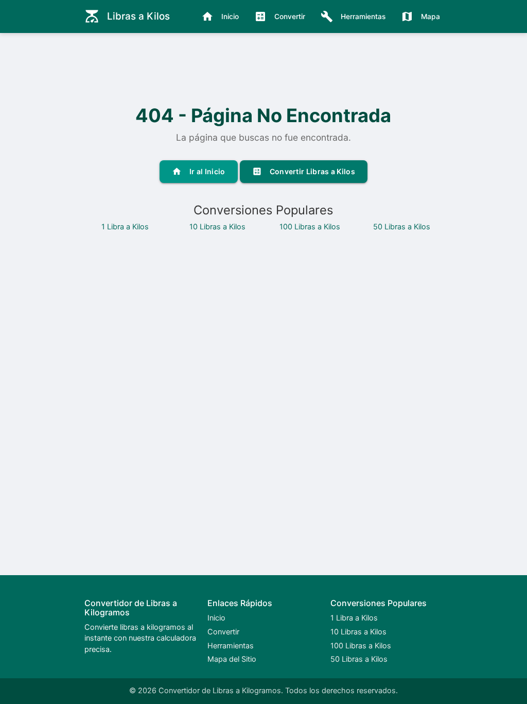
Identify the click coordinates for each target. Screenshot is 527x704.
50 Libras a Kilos (401, 226)
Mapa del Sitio (231, 659)
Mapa (420, 16)
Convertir (279, 16)
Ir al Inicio (198, 171)
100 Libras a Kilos (309, 226)
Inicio (220, 16)
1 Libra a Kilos (125, 226)
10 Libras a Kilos (217, 226)
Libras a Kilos (127, 16)
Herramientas (353, 16)
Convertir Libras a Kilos (303, 171)
